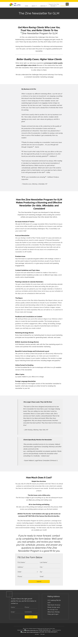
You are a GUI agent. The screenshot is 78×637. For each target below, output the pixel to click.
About (34, 6)
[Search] (67, 4)
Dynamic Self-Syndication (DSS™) (48, 632)
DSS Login (42, 634)
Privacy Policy (52, 628)
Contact (63, 6)
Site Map (37, 634)
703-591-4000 (56, 607)
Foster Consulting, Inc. (44, 630)
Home (26, 6)
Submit (39, 581)
